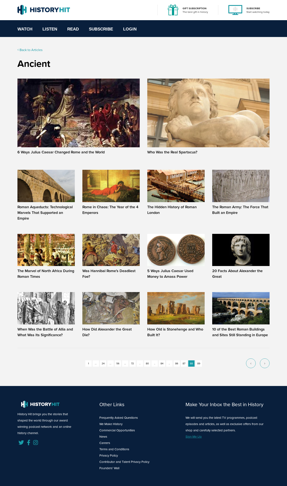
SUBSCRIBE (253, 8)
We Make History (110, 424)
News (103, 436)
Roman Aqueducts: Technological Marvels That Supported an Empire (45, 212)
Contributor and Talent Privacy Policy (124, 462)
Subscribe (101, 29)
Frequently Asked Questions (118, 417)
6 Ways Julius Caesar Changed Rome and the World (61, 152)
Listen (49, 29)
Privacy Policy (108, 455)
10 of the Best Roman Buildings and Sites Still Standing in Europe (240, 332)
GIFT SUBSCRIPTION (195, 8)
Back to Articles (30, 49)
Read (73, 29)
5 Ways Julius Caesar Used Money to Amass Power (170, 273)
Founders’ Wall (109, 468)
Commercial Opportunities (117, 430)
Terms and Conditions (114, 449)
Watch (24, 29)
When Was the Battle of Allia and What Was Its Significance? (45, 332)
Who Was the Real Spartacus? (172, 152)
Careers (104, 443)
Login (130, 29)
